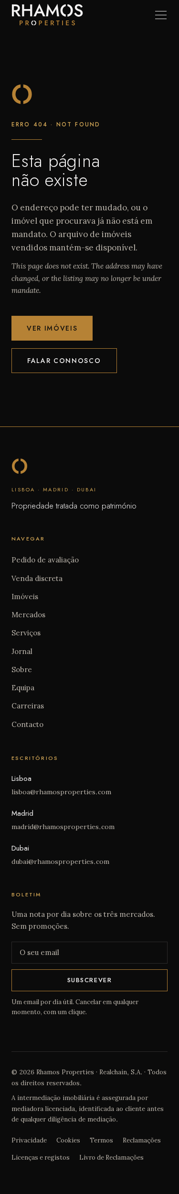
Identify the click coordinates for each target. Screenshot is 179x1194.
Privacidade (29, 1140)
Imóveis (24, 596)
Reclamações (142, 1140)
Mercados (28, 614)
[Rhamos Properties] (47, 14)
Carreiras (27, 705)
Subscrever (89, 980)
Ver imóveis (52, 328)
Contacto (27, 724)
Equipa (22, 687)
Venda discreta (37, 578)
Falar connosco (64, 360)
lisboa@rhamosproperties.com (61, 792)
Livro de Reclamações (111, 1157)
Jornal (21, 651)
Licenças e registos (40, 1157)
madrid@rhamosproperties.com (63, 826)
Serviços (26, 632)
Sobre (21, 669)
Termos (101, 1140)
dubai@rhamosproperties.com (60, 861)
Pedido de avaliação (45, 559)
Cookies (68, 1140)
